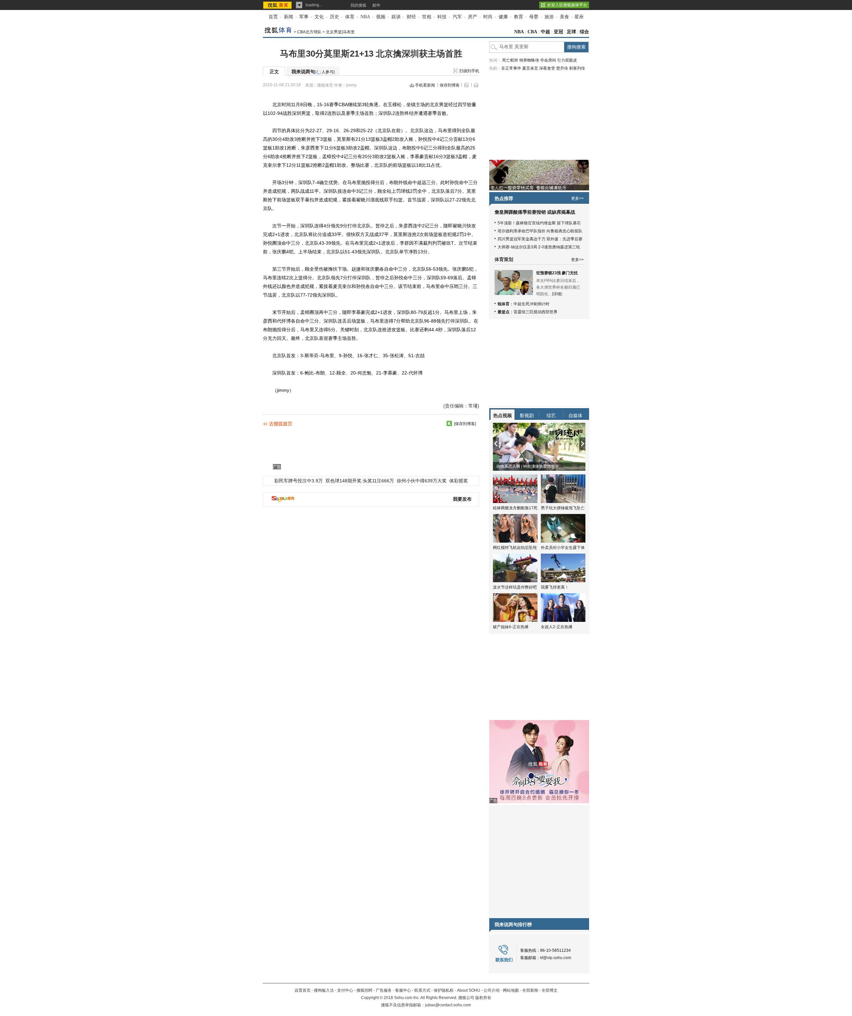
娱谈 (396, 16)
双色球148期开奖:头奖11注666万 (359, 480)
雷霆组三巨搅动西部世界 (535, 312)
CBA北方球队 (309, 32)
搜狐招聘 (364, 990)
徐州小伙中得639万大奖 (422, 480)
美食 (564, 16)
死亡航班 (510, 60)
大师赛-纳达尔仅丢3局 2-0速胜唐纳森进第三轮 (539, 247)
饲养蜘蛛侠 (529, 60)
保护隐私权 (444, 990)
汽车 (457, 16)
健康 (503, 16)
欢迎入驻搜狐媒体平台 (567, 5)
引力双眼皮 (567, 60)
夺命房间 (548, 60)
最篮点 (504, 312)
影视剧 (527, 415)
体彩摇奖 (458, 480)
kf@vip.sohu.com (555, 957)
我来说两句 (313, 71)
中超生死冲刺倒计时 (531, 304)
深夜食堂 (547, 68)
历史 (334, 16)
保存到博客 (450, 85)
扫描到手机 (469, 71)
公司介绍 (492, 990)
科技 (442, 16)
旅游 (549, 16)
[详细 (556, 294)
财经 (411, 16)
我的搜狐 (358, 5)
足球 (571, 31)
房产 (472, 16)
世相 (426, 16)
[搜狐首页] (278, 5)
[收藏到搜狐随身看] (449, 423)
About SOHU (468, 990)
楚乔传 (562, 68)
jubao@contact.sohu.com (448, 1005)
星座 (579, 16)
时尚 (488, 16)
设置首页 (303, 990)
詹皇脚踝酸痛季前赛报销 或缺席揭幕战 (535, 212)
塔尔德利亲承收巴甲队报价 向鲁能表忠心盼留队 (540, 231)
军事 (304, 16)
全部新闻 (530, 990)
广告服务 (384, 990)
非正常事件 (511, 68)
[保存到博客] (465, 423)
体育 (349, 16)
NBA (365, 16)
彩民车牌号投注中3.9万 (298, 480)
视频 (380, 16)
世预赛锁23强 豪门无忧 (557, 273)
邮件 (376, 5)
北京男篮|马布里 (340, 32)
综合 (584, 31)
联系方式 (422, 990)
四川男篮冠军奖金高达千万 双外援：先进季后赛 (540, 239)
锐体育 (504, 304)
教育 (518, 16)
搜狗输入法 (324, 990)
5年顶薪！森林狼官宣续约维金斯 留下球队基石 (539, 223)
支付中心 (345, 990)
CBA (532, 31)
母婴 (533, 16)
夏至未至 (530, 68)
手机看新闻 (425, 85)
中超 (545, 31)
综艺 (551, 415)
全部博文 (549, 990)
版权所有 (483, 997)
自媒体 (575, 415)
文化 (319, 16)
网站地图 (511, 990)
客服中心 (403, 990)
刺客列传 (577, 68)
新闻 (288, 16)
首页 (273, 16)
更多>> (577, 198)
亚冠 (558, 31)
